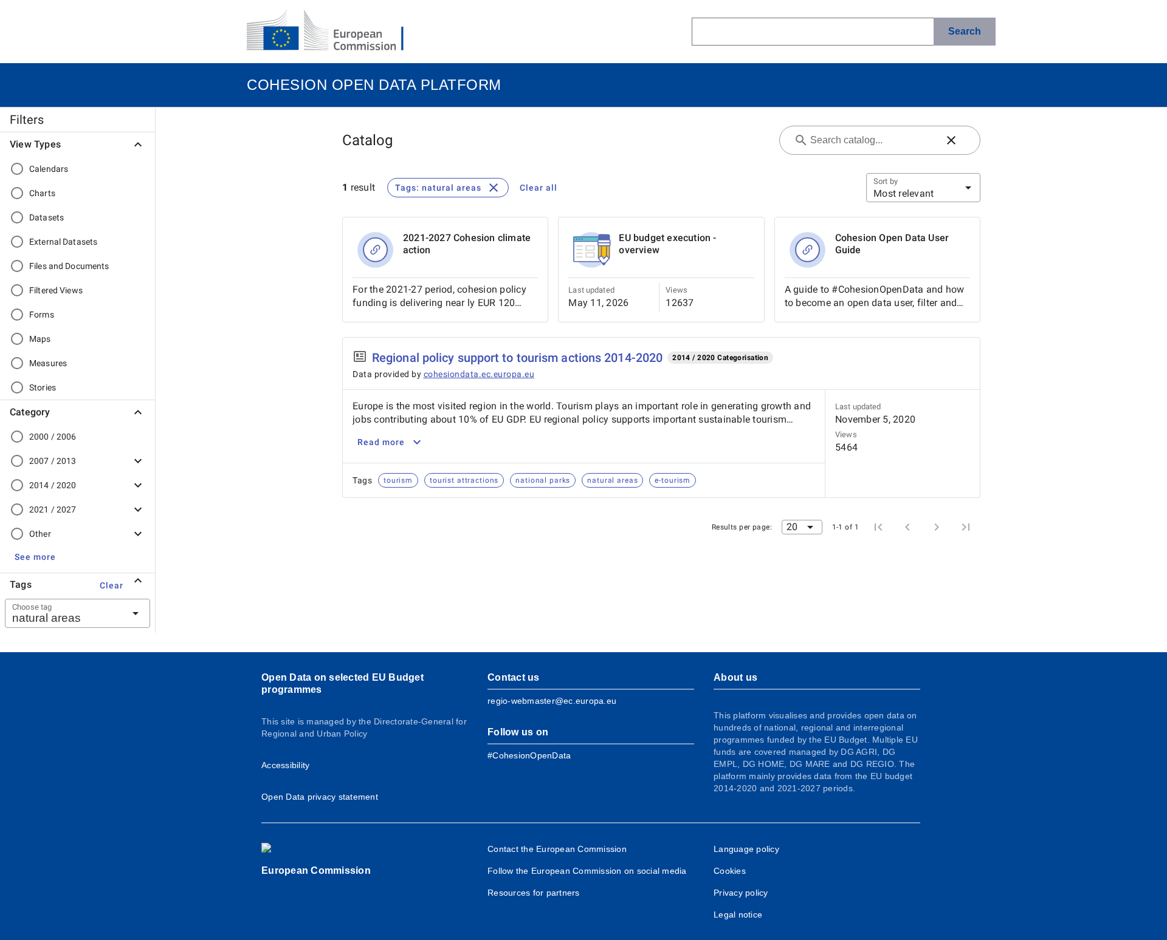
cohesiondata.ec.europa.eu (479, 374)
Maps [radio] (40, 339)
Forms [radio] (41, 314)
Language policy (746, 849)
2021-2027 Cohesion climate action (467, 244)
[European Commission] (335, 31)
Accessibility (285, 765)
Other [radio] (40, 534)
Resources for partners (533, 892)
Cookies (730, 871)
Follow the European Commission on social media (587, 871)
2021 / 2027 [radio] (52, 509)
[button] (35, 557)
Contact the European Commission (557, 849)
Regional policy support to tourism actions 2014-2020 (517, 357)
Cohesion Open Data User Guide (892, 244)
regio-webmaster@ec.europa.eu (551, 701)
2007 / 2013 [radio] (52, 461)
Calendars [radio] (48, 169)
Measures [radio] (48, 363)
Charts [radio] (42, 193)
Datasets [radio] (46, 217)
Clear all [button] (538, 187)
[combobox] (62, 613)
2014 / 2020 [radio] (52, 485)
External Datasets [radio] (63, 242)
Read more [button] (381, 442)
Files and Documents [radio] (69, 266)
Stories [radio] (42, 387)
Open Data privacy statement (319, 797)
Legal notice (738, 914)
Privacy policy (741, 892)
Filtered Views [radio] (56, 290)
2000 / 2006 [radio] (52, 436)
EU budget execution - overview (667, 244)
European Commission (316, 870)
